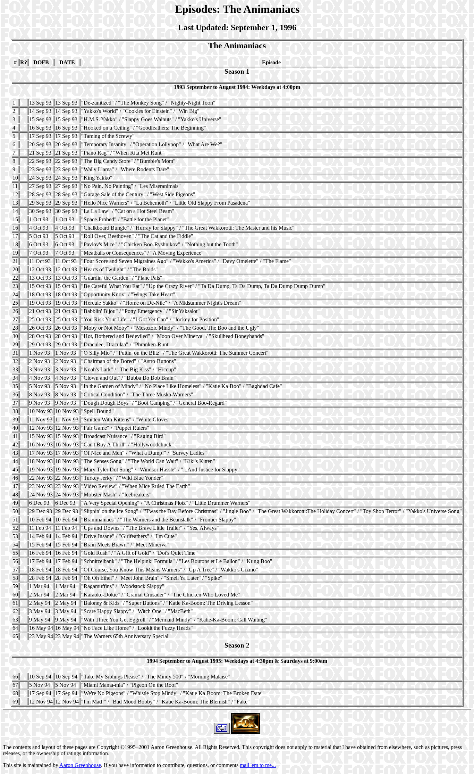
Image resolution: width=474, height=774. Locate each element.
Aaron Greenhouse (80, 765)
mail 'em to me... (258, 765)
